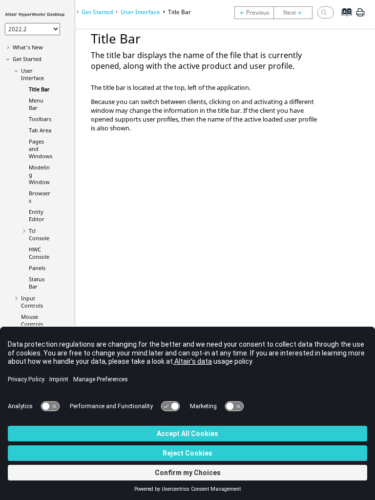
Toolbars (40, 119)
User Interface (32, 74)
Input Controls (32, 301)
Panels (37, 267)
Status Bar (36, 282)
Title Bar (39, 89)
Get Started (27, 58)
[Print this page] (360, 16)
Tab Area (40, 130)
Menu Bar (36, 104)
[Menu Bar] (295, 12)
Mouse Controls (32, 320)
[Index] (343, 19)
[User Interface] (253, 12)
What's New (28, 47)
